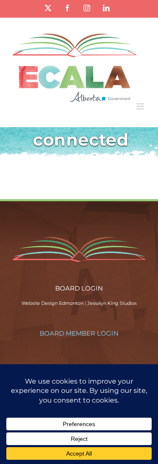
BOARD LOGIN (79, 288)
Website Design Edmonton (52, 303)
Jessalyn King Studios (112, 303)
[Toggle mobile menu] (141, 106)
